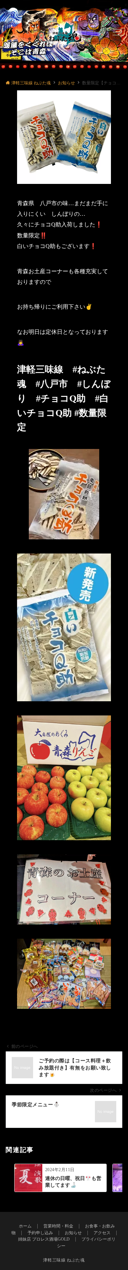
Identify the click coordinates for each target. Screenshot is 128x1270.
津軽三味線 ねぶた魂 (64, 1260)
